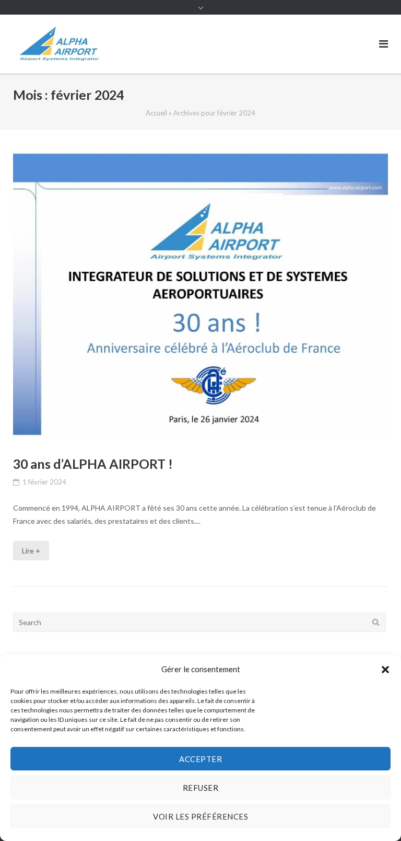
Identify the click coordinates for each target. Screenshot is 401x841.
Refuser (201, 787)
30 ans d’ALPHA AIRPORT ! (93, 463)
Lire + (31, 550)
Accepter (200, 759)
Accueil (156, 113)
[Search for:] (199, 622)
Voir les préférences (200, 816)
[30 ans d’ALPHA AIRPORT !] (200, 294)
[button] (385, 669)
